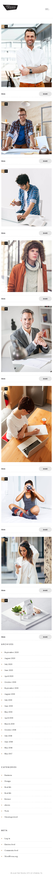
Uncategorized (11, 817)
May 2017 (8, 754)
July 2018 (8, 736)
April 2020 (9, 676)
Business (8, 775)
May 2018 (8, 748)
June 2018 (9, 742)
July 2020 (8, 664)
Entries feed (10, 844)
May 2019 (8, 712)
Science (8, 799)
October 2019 (10, 682)
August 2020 (10, 658)
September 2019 (11, 688)
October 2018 (10, 730)
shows (7, 805)
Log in (7, 838)
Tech (7, 811)
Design (8, 781)
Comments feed (11, 850)
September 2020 (12, 652)
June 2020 (9, 670)
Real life (8, 787)
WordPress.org (11, 856)
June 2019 (9, 706)
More (3, 94)
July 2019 (8, 700)
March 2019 (9, 724)
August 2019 (10, 694)
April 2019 (9, 718)
